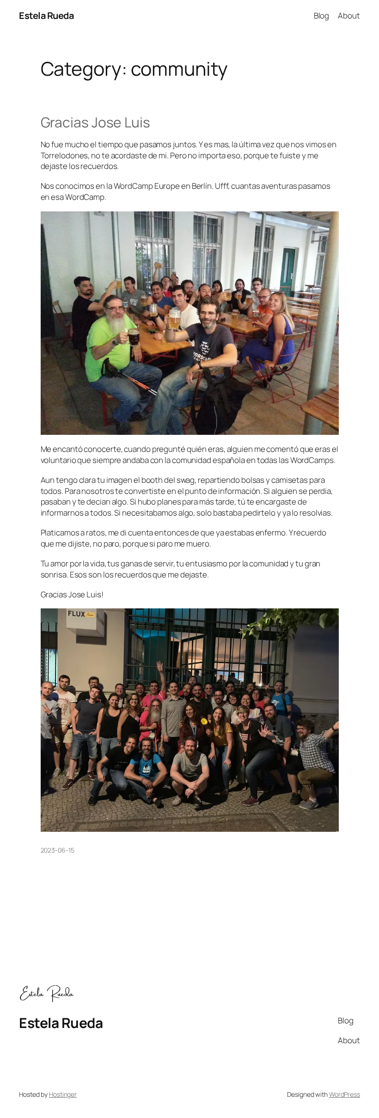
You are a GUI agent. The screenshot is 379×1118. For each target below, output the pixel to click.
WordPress (344, 1094)
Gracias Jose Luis (95, 122)
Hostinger (63, 1094)
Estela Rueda (46, 15)
